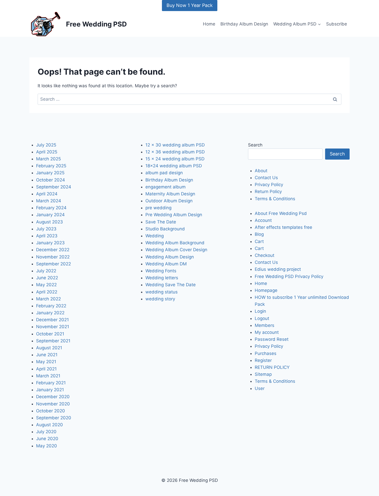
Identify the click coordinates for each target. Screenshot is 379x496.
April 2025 (46, 151)
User (260, 388)
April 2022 (46, 291)
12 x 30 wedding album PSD (175, 144)
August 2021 (49, 347)
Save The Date (160, 221)
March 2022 (48, 298)
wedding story (160, 298)
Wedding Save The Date (170, 284)
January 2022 (50, 312)
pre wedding (158, 207)
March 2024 (48, 200)
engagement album (165, 186)
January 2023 (50, 242)
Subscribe (336, 24)
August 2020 (49, 424)
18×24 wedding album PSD (173, 165)
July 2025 (46, 144)
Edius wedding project (278, 269)
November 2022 (53, 256)
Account (263, 220)
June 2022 (47, 277)
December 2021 (52, 319)
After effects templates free (283, 227)
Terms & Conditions (275, 198)
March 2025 (48, 158)
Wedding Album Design (169, 256)
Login (260, 311)
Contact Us (266, 177)
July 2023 (46, 228)
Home (209, 24)
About (261, 170)
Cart (259, 241)
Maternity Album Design (170, 193)
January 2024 (50, 214)
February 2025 (51, 165)
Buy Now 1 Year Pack (190, 5)
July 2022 (46, 270)
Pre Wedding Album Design (173, 214)
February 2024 (51, 207)
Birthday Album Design (244, 24)
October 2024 (50, 179)
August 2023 (49, 221)
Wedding (154, 235)
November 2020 (53, 403)
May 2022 (46, 284)
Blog (259, 234)
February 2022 (51, 305)
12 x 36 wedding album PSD (175, 151)
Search (255, 144)
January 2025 (50, 172)
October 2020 (50, 410)
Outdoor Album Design (169, 200)
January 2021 (50, 389)
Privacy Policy (269, 184)
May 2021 (46, 361)
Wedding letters (161, 277)
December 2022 (52, 249)
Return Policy (268, 191)
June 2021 (46, 354)
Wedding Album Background (174, 242)
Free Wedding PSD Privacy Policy (289, 276)
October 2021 (50, 333)
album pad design (164, 172)
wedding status (161, 291)
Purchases (265, 353)
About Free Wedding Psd (281, 213)
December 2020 (53, 396)
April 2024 (46, 193)
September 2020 (53, 417)
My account (267, 332)
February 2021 (51, 382)
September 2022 (53, 263)
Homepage (266, 290)
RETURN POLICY (272, 367)
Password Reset (272, 339)
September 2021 (53, 340)
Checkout (264, 255)
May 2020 (46, 445)
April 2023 (46, 235)
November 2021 (52, 326)
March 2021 (48, 375)
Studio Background (165, 228)
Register (263, 360)
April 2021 (46, 368)
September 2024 (53, 186)
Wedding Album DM (166, 263)
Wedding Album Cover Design (176, 249)
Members (264, 325)
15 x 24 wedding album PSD (174, 158)
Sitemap (263, 374)
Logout (262, 318)
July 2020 (46, 431)
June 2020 (47, 438)
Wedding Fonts (160, 270)
